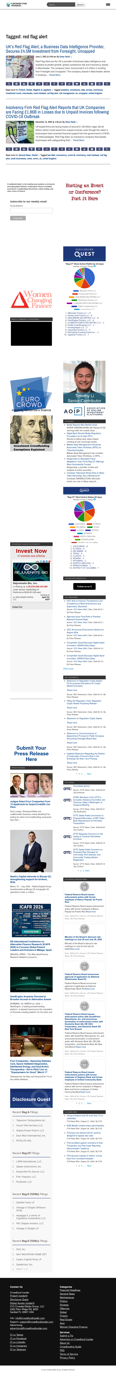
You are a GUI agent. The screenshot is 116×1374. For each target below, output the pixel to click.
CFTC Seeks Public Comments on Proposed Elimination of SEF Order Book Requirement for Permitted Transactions (89, 819)
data (83, 89)
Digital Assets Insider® (22, 1303)
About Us (65, 1343)
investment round (13, 93)
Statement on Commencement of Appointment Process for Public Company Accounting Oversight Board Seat (85, 736)
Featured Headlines (70, 1290)
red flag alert (52, 93)
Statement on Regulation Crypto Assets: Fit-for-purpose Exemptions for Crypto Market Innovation (85, 683)
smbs (29, 158)
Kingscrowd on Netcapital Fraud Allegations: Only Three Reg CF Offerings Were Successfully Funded (85, 461)
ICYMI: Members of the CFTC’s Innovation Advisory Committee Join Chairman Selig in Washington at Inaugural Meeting (89, 801)
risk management (66, 93)
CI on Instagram (18, 1345)
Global (29, 89)
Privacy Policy (67, 1357)
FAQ (62, 1350)
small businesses (18, 158)
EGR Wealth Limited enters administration (85, 1125)
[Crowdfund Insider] (16, 4)
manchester (27, 93)
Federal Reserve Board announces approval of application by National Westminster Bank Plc (82, 977)
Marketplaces (67, 1297)
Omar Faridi (65, 56)
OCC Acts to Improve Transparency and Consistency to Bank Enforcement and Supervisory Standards (85, 603)
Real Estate (66, 1319)
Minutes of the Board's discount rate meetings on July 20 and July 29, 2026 (83, 938)
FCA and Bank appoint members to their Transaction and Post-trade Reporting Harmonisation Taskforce (85, 1145)
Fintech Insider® (19, 1295)
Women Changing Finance (73, 1326)
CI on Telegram (18, 1349)
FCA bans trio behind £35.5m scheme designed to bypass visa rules (84, 1134)
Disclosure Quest (19, 1299)
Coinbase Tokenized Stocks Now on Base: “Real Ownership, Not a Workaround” (86, 474)
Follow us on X (84, 586)
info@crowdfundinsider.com (30, 1318)
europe (89, 89)
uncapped (83, 93)
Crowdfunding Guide (70, 1346)
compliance (75, 89)
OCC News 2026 (80, 609)
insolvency (98, 89)
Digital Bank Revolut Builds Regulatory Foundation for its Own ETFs (84, 434)
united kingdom (95, 93)
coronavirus (61, 155)
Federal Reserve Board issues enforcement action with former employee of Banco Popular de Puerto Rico (83, 898)
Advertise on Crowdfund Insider (76, 1339)
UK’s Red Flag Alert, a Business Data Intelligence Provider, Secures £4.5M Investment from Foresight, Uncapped (55, 49)
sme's (35, 158)
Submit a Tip (66, 1335)
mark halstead (40, 93)
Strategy (64, 1304)
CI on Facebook (18, 1338)
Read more (72, 690)
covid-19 (71, 155)
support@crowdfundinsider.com (36, 1321)
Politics (64, 1301)
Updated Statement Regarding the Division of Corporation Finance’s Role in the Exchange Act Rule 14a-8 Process (86, 756)
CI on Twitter (16, 1334)
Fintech (22, 89)
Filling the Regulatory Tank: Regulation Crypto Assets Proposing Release (84, 702)
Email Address (16, 206)
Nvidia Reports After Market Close (82, 424)
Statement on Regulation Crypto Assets (84, 718)
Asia (62, 1323)
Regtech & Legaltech (42, 89)
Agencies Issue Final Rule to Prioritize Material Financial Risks (84, 618)
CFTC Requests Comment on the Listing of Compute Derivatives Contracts (88, 836)
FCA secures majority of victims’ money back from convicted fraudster (84, 1157)
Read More (54, 74)
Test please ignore (81, 785)
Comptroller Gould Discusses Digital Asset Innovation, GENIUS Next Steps (85, 644)
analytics (65, 89)
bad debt (51, 155)
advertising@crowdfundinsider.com (28, 1328)
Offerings (64, 1308)
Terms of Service (69, 1354)
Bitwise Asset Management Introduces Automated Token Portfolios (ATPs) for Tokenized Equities (84, 447)
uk (76, 93)
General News (25, 155)
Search (80, 4)
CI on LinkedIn (17, 1342)
